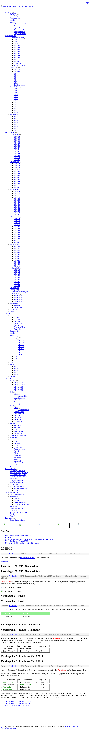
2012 (16, 83)
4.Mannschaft (14, 217)
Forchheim (18, 447)
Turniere (8, 378)
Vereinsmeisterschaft (17, 38)
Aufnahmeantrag (20, 502)
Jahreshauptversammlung (18, 512)
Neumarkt (17, 325)
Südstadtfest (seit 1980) (18, 475)
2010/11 (17, 61)
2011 (15, 110)
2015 (16, 77)
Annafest (17, 305)
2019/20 (17, 69)
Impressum (9, 518)
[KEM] (19, 394)
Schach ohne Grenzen (17, 486)
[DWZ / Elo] (18, 14)
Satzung (17, 498)
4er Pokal (17, 420)
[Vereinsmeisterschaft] (25, 38)
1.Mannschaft (14, 134)
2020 (16, 93)
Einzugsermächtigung (21, 504)
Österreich (17, 461)
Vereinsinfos (14, 496)
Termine (12, 20)
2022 (16, 42)
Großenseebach (19, 449)
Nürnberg (13, 380)
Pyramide (17, 457)
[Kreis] (14, 392)
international (18, 463)
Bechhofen (18, 307)
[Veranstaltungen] (17, 469)
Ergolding (17, 319)
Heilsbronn (18, 323)
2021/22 (17, 140)
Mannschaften (10, 132)
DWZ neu (8, 537)
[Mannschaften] (16, 132)
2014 (16, 79)
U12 (15, 360)
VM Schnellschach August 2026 (16, 541)
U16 (15, 357)
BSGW (16, 441)
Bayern (12, 376)
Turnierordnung (19, 65)
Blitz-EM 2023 (19, 382)
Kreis (11, 362)
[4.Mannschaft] (20, 217)
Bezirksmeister (23, 410)
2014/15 (17, 53)
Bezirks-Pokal (19, 412)
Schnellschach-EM (20, 398)
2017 (16, 73)
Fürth (16, 445)
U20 (15, 339)
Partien (12, 467)
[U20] (18, 339)
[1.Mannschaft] (20, 134)
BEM (16, 408)
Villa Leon (13, 479)
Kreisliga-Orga (15, 290)
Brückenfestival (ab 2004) (19, 473)
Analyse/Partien (19, 32)
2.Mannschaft (14, 162)
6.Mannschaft (14, 268)
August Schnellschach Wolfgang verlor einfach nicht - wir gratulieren (29, 539)
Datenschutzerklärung (17, 520)
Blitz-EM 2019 (19, 386)
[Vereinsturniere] (16, 36)
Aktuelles (8, 12)
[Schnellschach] (20, 87)
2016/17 (17, 49)
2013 (16, 81)
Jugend (7, 313)
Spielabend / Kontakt (12, 492)
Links (16, 16)
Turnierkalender (19, 30)
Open (12, 315)
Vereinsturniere (10, 36)
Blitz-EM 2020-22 (20, 384)
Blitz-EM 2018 (19, 388)
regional (17, 28)
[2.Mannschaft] (20, 162)
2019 (16, 95)
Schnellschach (15, 87)
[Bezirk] (15, 406)
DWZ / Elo (13, 14)
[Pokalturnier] (19, 67)
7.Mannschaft (14, 288)
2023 (16, 40)
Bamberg (17, 317)
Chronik (12, 516)
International (14, 437)
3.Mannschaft (14, 189)
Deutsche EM (14, 331)
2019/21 (17, 44)
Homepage (13, 510)
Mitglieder (13, 506)
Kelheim (17, 451)
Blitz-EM (17, 400)
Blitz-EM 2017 (19, 390)
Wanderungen (14, 484)
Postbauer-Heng (19, 327)
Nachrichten (18, 421)
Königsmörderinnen (16, 481)
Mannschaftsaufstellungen (19, 292)
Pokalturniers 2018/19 (27, 558)
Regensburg (18, 329)
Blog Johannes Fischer (22, 24)
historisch (17, 63)
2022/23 (17, 138)
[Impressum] (14, 518)
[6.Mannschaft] (20, 268)
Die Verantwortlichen (17, 494)
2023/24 (17, 136)
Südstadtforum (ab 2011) (18, 477)
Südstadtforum (15, 18)
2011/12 (17, 59)
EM (15, 429)
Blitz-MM (17, 418)
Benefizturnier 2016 (21, 488)
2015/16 (17, 51)
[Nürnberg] (17, 380)
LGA (16, 453)
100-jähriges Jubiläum (17, 471)
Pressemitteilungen (16, 508)
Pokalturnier (14, 67)
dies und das (14, 309)
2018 (16, 97)
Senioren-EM (18, 431)
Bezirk (12, 364)
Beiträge (17, 500)
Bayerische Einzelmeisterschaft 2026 (18, 535)
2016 (16, 75)
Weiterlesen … (6, 561)
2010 (16, 112)
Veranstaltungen (10, 469)
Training (17, 26)
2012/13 (17, 57)
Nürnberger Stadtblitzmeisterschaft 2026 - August (22, 543)
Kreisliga (17, 404)
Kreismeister (22, 396)
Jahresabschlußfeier (16, 482)
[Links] (14, 22)
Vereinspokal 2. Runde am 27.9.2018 (18, 701)
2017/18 (17, 47)
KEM (16, 394)
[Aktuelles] (13, 12)
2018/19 (17, 45)
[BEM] (19, 408)
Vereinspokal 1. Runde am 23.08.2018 (18, 703)
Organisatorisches (20, 34)
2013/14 (17, 55)
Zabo (16, 459)
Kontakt (67, 726)
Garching (17, 321)
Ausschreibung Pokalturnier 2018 (17, 705)
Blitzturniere (14, 114)
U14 (15, 358)
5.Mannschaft (14, 244)
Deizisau (17, 443)
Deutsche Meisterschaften (18, 435)
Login (87, 3)
